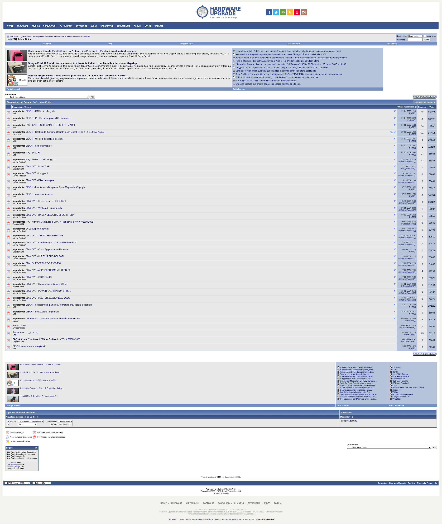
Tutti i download (396, 406)
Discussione (17, 107)
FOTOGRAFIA (66, 25)
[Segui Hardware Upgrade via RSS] (290, 12)
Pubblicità (199, 519)
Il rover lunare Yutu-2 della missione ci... (356, 367)
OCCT (395, 372)
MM (14, 114)
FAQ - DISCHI (33, 152)
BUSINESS (238, 503)
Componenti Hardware (43, 36)
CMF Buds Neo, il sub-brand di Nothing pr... (358, 385)
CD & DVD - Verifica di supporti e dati (44, 208)
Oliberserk (17, 134)
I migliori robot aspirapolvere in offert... (356, 392)
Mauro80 (410, 334)
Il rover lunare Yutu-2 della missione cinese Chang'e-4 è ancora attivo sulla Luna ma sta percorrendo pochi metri (288, 51)
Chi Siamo (172, 519)
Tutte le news (239, 89)
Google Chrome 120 (400, 397)
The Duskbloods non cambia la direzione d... (358, 394)
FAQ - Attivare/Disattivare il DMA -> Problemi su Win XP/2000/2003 (59, 222)
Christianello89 (19, 328)
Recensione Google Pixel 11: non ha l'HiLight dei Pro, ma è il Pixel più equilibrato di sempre (82, 51)
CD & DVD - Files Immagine (40, 180)
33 (422, 160)
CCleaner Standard (400, 383)
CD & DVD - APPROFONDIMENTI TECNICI (48, 270)
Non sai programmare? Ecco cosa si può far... (39, 380)
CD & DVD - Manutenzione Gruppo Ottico (46, 284)
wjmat (411, 120)
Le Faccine (11, 465)
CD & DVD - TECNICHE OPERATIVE (44, 235)
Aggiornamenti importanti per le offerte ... (357, 372)
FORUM (137, 25)
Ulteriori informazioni (274, 512)
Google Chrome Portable (402, 394)
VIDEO (267, 503)
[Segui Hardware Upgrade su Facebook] (269, 12)
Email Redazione (233, 519)
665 (422, 133)
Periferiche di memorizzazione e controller (72, 36)
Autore (28, 107)
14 (422, 126)
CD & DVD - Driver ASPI (38, 166)
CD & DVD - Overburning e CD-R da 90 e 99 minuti (51, 242)
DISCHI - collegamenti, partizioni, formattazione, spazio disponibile (59, 304)
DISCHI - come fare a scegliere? (29, 346)
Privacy (189, 519)
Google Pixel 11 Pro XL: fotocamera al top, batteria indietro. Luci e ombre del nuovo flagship (82, 63)
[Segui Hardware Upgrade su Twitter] (276, 12)
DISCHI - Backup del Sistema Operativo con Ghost (51, 132)
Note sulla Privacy (425, 483)
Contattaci (382, 483)
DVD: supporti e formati (37, 228)
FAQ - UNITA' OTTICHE (38, 159)
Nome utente (401, 36)
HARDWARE (22, 25)
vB (15, 462)
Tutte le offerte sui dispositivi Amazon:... (356, 374)
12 (422, 112)
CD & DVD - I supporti (37, 173)
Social (251, 519)
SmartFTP (396, 390)
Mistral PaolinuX (19, 162)
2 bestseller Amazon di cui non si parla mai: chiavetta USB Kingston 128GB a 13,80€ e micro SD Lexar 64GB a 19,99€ (291, 64)
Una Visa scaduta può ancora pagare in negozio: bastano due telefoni (268, 84)
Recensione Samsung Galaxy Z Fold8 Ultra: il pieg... (41, 388)
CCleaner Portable (400, 381)
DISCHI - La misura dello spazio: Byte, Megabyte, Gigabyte (55, 187)
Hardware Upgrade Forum (21, 36)
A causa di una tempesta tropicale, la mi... (357, 370)
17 (422, 153)
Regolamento (186, 44)
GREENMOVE (106, 25)
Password (400, 40)
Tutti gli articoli (13, 89)
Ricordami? (431, 36)
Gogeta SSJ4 (18, 169)
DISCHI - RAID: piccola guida (40, 111)
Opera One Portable (400, 376)
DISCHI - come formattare (39, 145)
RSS (245, 519)
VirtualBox (396, 399)
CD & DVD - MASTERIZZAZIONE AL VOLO (48, 298)
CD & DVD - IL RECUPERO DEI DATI (45, 256)
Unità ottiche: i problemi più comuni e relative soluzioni (53, 318)
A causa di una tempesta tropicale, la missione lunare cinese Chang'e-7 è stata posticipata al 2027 (282, 54)
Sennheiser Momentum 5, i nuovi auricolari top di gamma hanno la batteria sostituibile (276, 71)
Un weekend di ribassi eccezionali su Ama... (358, 397)
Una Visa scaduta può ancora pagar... (356, 390)
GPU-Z (395, 370)
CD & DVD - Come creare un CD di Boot (46, 201)
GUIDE (148, 25)
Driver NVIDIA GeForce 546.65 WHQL (408, 388)
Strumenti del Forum (423, 102)
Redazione (219, 519)
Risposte (422, 107)
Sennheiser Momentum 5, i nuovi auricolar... (358, 381)
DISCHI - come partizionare (39, 194)
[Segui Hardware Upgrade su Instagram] (304, 12)
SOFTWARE (81, 25)
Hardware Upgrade (397, 483)
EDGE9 (93, 25)
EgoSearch (392, 44)
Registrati (46, 44)
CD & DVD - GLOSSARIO (39, 277)
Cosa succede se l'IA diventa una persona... (358, 399)
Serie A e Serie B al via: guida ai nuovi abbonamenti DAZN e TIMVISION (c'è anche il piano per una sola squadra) (289, 74)
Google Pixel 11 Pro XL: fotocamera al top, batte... (40, 372)
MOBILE (36, 25)
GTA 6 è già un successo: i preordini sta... (357, 388)
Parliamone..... (20, 332)
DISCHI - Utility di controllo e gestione (45, 139)
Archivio (411, 483)
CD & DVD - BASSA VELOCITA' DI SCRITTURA (50, 215)
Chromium (396, 367)
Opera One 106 (399, 379)
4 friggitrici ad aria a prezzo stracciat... (356, 379)
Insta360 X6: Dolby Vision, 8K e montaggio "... (39, 396)
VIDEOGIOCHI (49, 25)
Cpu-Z (395, 385)
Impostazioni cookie (265, 519)
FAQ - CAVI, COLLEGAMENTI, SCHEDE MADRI (50, 125)
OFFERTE (159, 25)
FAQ (110, 44)
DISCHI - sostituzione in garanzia (42, 311)
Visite (431, 107)
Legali (181, 519)
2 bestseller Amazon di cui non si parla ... (357, 376)
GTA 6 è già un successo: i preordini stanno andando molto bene (266, 80)
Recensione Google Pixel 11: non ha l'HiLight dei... (40, 364)
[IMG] (16, 467)
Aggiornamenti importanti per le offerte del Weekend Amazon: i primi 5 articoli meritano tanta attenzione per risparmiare (291, 58)
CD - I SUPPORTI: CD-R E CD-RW (43, 263)
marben (16, 321)
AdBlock (209, 519)
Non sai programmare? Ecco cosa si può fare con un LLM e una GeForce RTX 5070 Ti (78, 75)
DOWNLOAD (224, 503)
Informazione (19, 325)
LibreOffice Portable (400, 374)
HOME (10, 25)
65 (422, 333)
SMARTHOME (123, 25)
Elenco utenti (294, 44)
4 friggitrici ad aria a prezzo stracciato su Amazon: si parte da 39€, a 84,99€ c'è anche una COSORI (282, 67)
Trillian (395, 392)
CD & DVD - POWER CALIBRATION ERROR (48, 291)
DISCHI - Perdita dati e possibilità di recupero (48, 118)
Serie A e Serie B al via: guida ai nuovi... (356, 383)
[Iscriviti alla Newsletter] (283, 12)
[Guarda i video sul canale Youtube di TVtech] (297, 12)
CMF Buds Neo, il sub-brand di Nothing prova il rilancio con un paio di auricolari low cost (277, 77)
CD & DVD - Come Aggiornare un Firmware (47, 249)
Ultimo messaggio (405, 107)
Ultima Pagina (98, 132)
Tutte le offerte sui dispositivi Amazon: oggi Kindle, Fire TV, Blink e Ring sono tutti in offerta (277, 61)
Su (436, 483)
